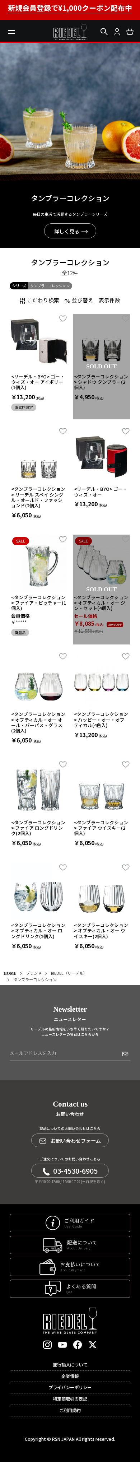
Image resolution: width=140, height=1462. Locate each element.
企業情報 (70, 1376)
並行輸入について (70, 1364)
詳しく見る (66, 231)
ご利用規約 (70, 1410)
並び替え (82, 300)
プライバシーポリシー (70, 1387)
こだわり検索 (43, 300)
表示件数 (109, 300)
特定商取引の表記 (70, 1399)
